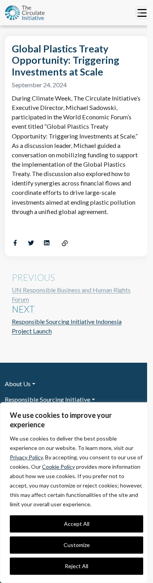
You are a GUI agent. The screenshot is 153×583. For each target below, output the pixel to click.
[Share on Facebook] (15, 243)
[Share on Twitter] (31, 243)
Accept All (76, 523)
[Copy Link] (65, 243)
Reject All (76, 566)
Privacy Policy (26, 457)
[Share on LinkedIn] (46, 243)
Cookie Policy (58, 466)
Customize (77, 545)
